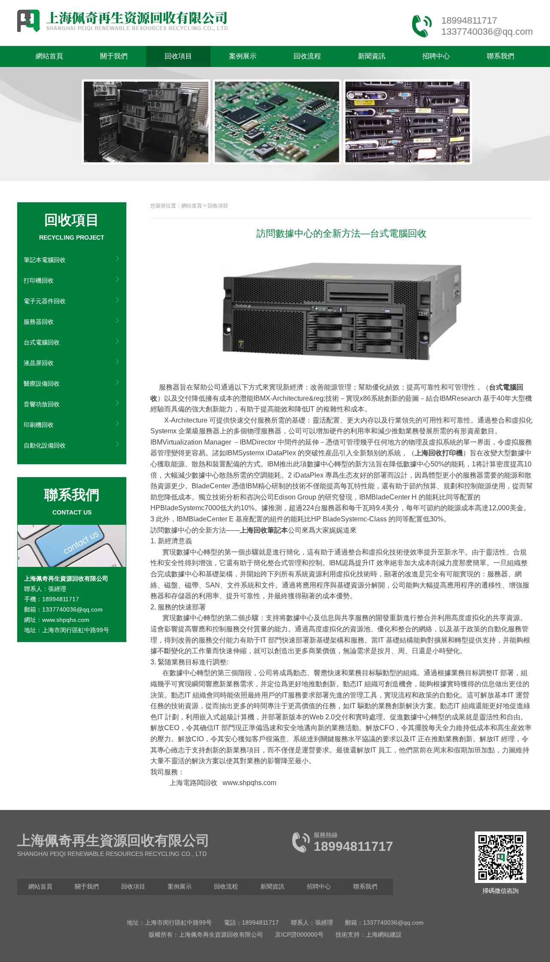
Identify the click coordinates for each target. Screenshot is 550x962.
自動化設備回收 (45, 445)
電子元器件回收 (45, 301)
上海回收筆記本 (264, 530)
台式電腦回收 (42, 342)
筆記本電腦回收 (45, 259)
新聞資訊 (371, 56)
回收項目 (178, 56)
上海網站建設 (384, 934)
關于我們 (114, 56)
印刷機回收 (39, 424)
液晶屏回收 (39, 362)
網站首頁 (49, 56)
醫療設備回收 (42, 383)
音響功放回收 (42, 404)
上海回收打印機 (439, 453)
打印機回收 (39, 280)
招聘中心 (436, 56)
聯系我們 (500, 56)
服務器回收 (39, 321)
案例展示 (243, 56)
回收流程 (307, 56)
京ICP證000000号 (299, 934)
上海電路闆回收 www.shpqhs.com (222, 782)
